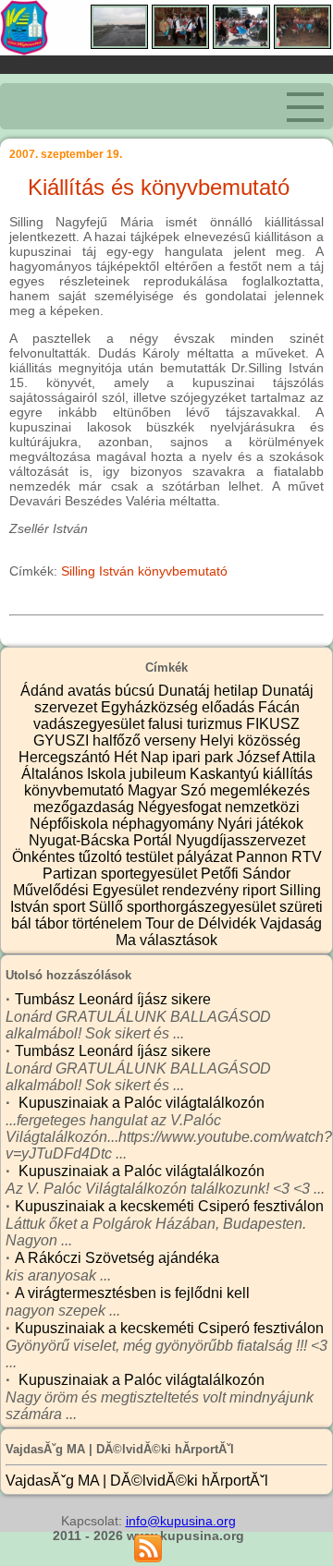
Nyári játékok (260, 824)
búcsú (136, 690)
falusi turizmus (197, 724)
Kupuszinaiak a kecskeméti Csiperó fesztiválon (169, 1206)
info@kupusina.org (181, 1520)
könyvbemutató (183, 571)
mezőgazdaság (85, 807)
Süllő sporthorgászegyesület (184, 907)
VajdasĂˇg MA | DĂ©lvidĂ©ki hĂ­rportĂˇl (137, 1480)
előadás (230, 707)
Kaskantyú (226, 774)
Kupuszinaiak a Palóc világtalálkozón (140, 1103)
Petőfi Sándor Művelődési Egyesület (152, 882)
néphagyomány (164, 824)
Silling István (97, 571)
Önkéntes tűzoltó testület (94, 857)
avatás (91, 690)
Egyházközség (151, 707)
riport (260, 890)
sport (71, 907)
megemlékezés (260, 790)
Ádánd (44, 690)
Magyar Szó (169, 790)
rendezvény (202, 890)
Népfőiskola (71, 824)
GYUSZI (62, 740)
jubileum (160, 774)
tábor (53, 923)
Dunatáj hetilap (210, 690)
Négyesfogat (181, 807)
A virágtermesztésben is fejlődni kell (132, 1293)
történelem (108, 923)
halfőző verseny (146, 740)
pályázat (206, 857)
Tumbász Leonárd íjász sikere (113, 999)
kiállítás (288, 774)
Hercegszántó (66, 757)
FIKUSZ (273, 724)
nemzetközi (262, 807)
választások (178, 940)
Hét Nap (143, 757)
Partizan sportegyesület (122, 873)
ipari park (204, 757)
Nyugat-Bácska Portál (102, 840)
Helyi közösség (250, 740)
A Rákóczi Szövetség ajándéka (117, 1258)
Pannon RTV (279, 857)
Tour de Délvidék (202, 923)
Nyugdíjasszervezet (240, 840)
